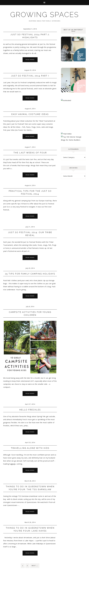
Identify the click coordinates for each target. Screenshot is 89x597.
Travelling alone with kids (30, 448)
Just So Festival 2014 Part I (30, 76)
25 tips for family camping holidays (30, 274)
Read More (30, 59)
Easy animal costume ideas (30, 114)
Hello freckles (30, 410)
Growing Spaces (44, 15)
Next (35, 565)
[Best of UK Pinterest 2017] (73, 61)
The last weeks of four (30, 153)
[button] (44, 2)
